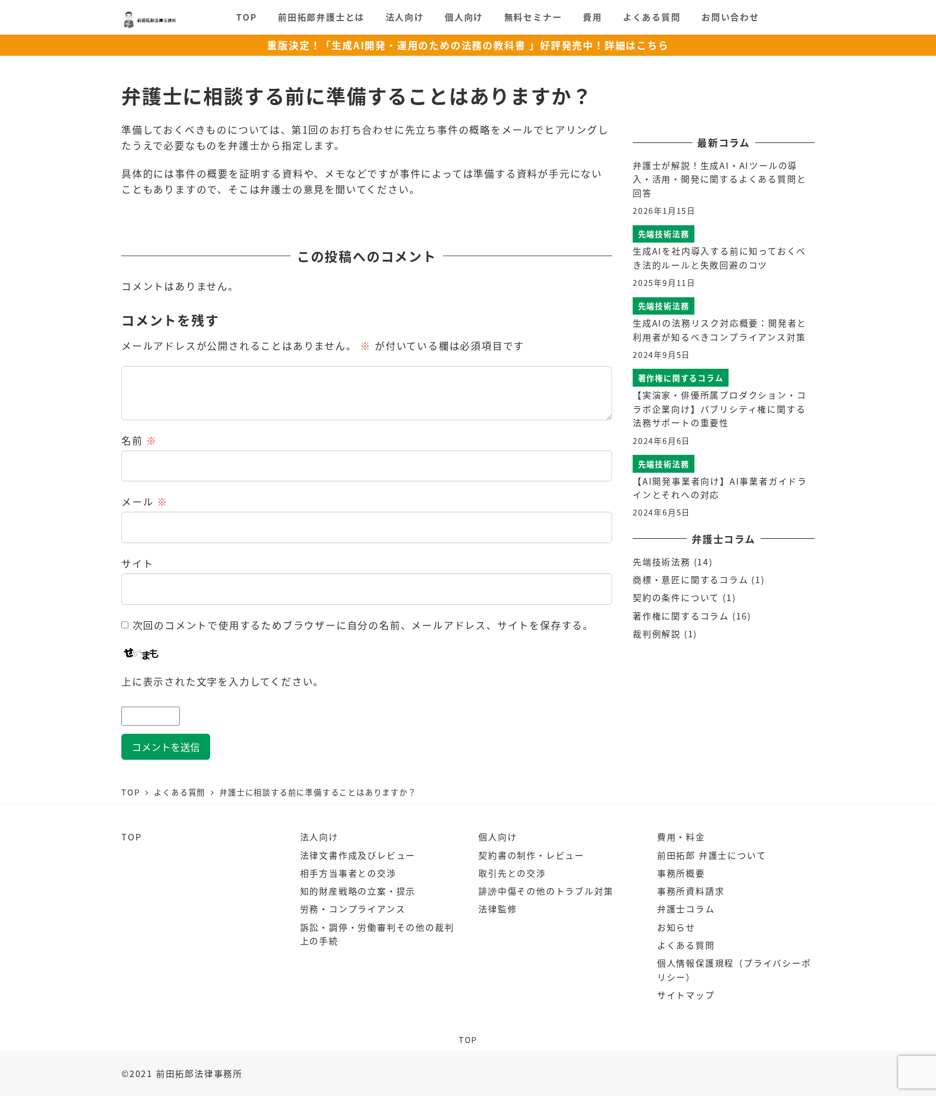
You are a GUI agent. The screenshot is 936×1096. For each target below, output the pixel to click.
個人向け (497, 836)
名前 (139, 440)
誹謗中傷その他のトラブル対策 (545, 890)
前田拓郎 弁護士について (711, 855)
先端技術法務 (662, 561)
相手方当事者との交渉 (348, 872)
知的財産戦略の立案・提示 (358, 890)
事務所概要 (681, 872)
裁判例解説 (657, 633)
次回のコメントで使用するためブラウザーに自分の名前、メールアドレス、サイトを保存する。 (363, 625)
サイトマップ (686, 994)
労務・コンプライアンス (353, 908)
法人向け (319, 836)
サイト (137, 563)
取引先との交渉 (512, 872)
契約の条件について (676, 597)
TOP (131, 836)
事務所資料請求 (691, 890)
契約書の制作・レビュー (531, 855)
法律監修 (497, 908)
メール (144, 501)
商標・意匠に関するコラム (691, 579)
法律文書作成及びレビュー (358, 855)
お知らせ (676, 927)
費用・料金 (681, 836)
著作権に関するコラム (681, 615)
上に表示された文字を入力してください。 (222, 681)
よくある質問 (686, 944)
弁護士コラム (686, 908)
